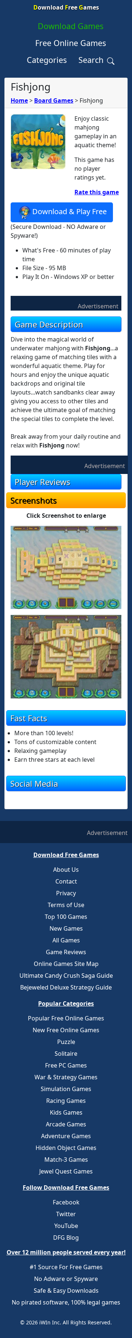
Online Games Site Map (66, 964)
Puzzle (66, 1042)
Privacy (66, 893)
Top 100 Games (66, 917)
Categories (47, 59)
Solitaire (66, 1053)
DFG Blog (66, 1237)
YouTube (66, 1226)
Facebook (66, 1202)
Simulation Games (66, 1089)
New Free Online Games (66, 1030)
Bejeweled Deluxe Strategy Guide (66, 987)
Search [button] (92, 59)
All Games (66, 940)
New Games (66, 928)
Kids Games (66, 1112)
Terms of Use (66, 905)
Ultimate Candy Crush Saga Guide (66, 975)
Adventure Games (66, 1136)
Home (19, 100)
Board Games (53, 100)
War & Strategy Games (66, 1077)
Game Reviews (66, 952)
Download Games (70, 26)
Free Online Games (70, 43)
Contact (66, 881)
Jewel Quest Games (66, 1171)
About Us (66, 870)
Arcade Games (66, 1124)
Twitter (66, 1214)
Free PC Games (66, 1065)
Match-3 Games (66, 1159)
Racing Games (66, 1101)
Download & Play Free (69, 211)
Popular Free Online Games (66, 1018)
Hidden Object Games (66, 1148)
